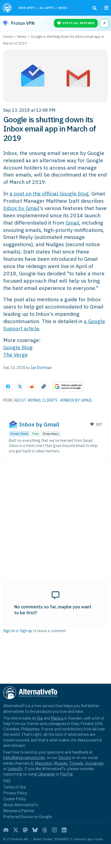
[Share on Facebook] (8, 386)
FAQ (7, 780)
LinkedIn (15, 768)
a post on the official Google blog (49, 193)
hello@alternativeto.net (24, 757)
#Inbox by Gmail (76, 400)
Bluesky (60, 763)
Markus (57, 718)
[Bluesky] (35, 830)
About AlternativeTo (20, 804)
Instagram (94, 763)
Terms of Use (14, 786)
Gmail (72, 222)
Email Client (19, 434)
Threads (76, 763)
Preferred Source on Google (27, 816)
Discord (64, 757)
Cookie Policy (14, 798)
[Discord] (6, 830)
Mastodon (43, 763)
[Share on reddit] (32, 386)
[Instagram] (54, 830)
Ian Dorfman (41, 367)
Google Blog (18, 347)
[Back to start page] (7, 8)
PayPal (66, 774)
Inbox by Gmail (21, 208)
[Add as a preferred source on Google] (68, 386)
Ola (40, 718)
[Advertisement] (55, 516)
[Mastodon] (25, 830)
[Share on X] (20, 386)
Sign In (9, 630)
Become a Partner (18, 810)
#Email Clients (42, 400)
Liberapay (46, 774)
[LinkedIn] (64, 830)
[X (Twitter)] (15, 830)
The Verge (15, 354)
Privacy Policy (15, 792)
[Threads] (44, 830)
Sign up (26, 630)
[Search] (95, 8)
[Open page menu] (106, 7)
